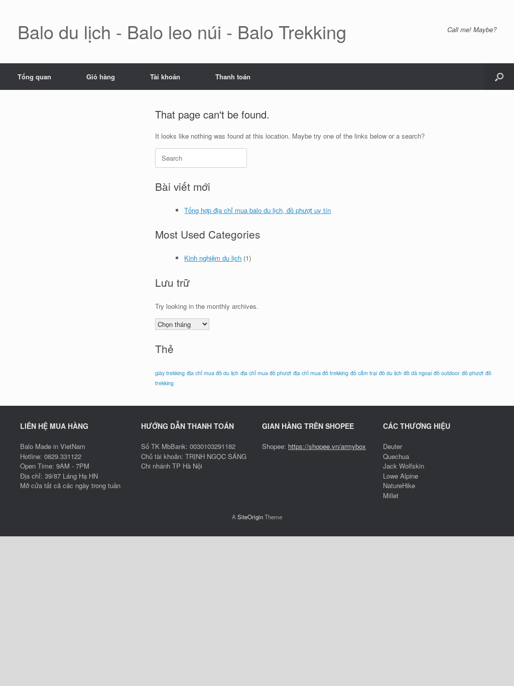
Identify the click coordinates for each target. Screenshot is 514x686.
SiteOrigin (250, 517)
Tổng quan (34, 76)
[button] (499, 76)
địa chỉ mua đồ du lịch (212, 373)
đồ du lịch (390, 373)
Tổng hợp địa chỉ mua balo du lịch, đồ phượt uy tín (257, 210)
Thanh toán (232, 76)
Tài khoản (165, 76)
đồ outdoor (447, 373)
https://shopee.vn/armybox (327, 446)
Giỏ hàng (100, 76)
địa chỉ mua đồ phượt (265, 373)
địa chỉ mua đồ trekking (320, 373)
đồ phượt (472, 373)
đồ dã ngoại (418, 373)
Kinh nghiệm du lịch (212, 258)
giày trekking (170, 373)
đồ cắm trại (363, 373)
